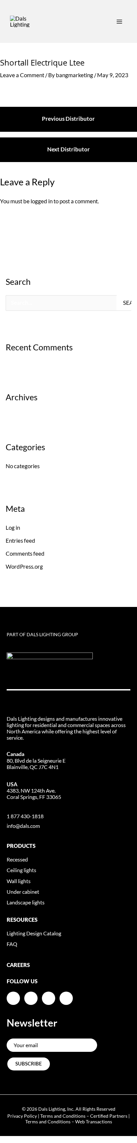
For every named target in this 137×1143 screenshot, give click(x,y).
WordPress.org (24, 566)
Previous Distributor (68, 118)
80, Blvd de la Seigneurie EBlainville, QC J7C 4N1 (36, 760)
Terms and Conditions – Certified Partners (83, 1116)
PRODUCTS (21, 846)
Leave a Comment (22, 75)
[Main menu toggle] (119, 21)
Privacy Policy (22, 1116)
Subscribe (28, 1063)
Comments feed (25, 553)
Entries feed (20, 540)
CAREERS (18, 965)
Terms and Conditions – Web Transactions (68, 1121)
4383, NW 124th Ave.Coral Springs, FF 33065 (34, 790)
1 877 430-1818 (25, 816)
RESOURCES (22, 920)
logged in (42, 201)
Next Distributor (68, 149)
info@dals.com (23, 826)
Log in (13, 527)
